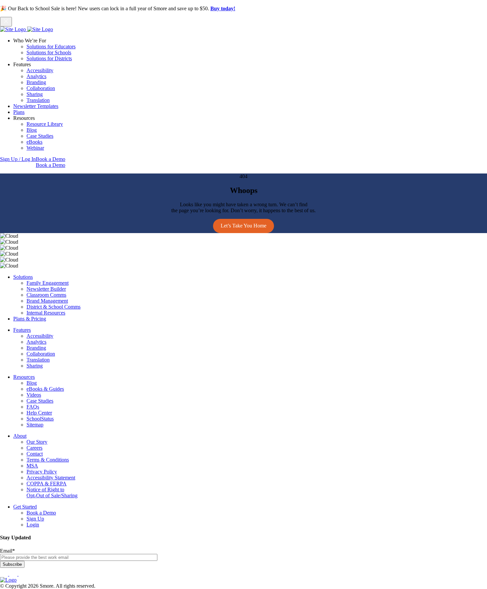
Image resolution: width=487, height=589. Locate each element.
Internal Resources (46, 313)
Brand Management (47, 301)
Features (22, 330)
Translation (38, 100)
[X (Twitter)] (23, 574)
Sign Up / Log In (18, 159)
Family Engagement (48, 283)
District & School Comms (54, 307)
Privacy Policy (42, 471)
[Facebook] (4, 574)
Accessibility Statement (51, 477)
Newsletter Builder (46, 289)
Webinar (35, 148)
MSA (32, 465)
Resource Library (45, 124)
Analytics (36, 76)
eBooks (34, 142)
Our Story (37, 442)
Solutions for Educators (51, 46)
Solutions (23, 277)
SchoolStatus (40, 418)
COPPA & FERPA (47, 483)
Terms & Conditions (48, 460)
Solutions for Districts (49, 58)
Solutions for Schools (49, 52)
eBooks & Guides (45, 389)
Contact (35, 454)
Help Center (39, 413)
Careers (34, 448)
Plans (19, 112)
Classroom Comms (46, 295)
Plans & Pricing (29, 318)
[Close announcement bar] (6, 21)
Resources (24, 377)
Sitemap (35, 424)
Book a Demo (50, 159)
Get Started (25, 507)
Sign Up (35, 518)
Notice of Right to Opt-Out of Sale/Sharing (52, 492)
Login (33, 524)
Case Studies (40, 136)
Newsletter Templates (35, 106)
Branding (36, 82)
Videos (34, 395)
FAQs (33, 407)
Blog (32, 130)
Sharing (35, 94)
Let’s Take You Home (243, 225)
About (20, 436)
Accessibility (40, 70)
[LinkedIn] (14, 574)
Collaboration (41, 88)
